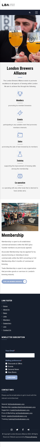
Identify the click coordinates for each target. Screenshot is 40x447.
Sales (20, 141)
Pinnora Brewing (31, 437)
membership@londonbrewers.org (23, 407)
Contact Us (7, 330)
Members (20, 100)
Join (4, 327)
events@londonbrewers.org (17, 416)
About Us (6, 310)
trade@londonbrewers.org (19, 410)
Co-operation (20, 183)
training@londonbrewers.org (18, 419)
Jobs (5, 316)
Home (5, 306)
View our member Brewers (12, 281)
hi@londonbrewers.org (16, 404)
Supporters (7, 323)
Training (20, 160)
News (5, 313)
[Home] (8, 5)
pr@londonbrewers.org (24, 413)
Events (20, 119)
